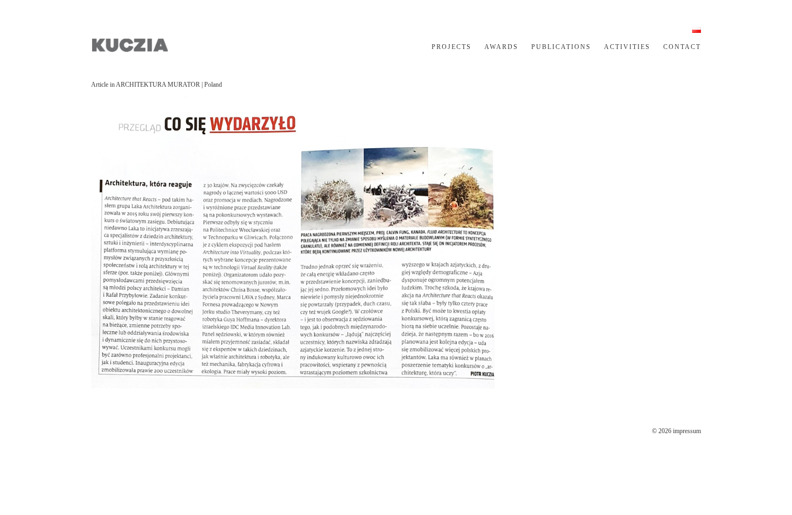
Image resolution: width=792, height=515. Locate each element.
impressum (687, 431)
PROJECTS (451, 47)
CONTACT (682, 47)
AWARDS (501, 47)
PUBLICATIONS (561, 47)
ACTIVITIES (627, 47)
